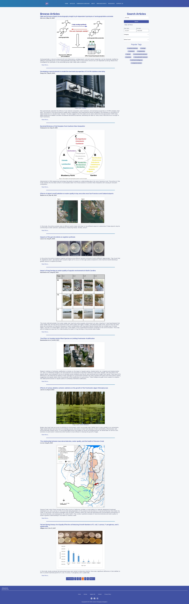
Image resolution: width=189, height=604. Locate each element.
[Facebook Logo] (94, 598)
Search (136, 21)
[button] (83, 3)
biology (143, 48)
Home (66, 3)
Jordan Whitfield (84, 424)
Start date (126, 28)
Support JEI (92, 594)
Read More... (45, 65)
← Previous (70, 578)
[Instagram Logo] (97, 598)
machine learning (132, 48)
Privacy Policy (108, 594)
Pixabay (84, 108)
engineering (141, 51)
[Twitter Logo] (91, 598)
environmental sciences (140, 54)
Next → (92, 578)
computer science (136, 63)
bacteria (128, 57)
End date (138, 28)
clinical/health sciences (141, 57)
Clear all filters (128, 24)
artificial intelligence (136, 60)
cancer (128, 54)
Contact (100, 594)
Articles (72, 3)
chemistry (131, 51)
